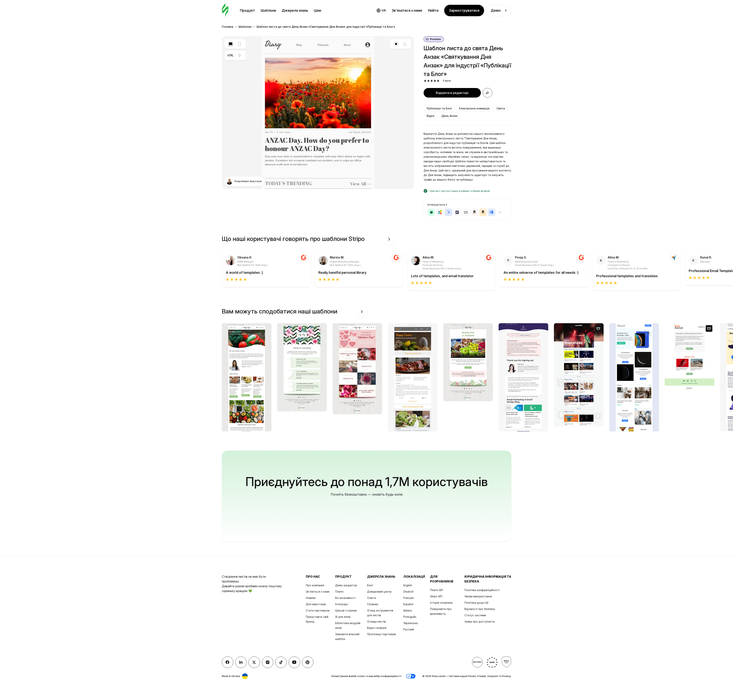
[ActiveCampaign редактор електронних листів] (448, 212)
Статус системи (475, 615)
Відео (430, 115)
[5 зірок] (438, 81)
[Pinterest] (307, 662)
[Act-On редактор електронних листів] (440, 212)
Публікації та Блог (439, 108)
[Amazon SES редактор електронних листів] (483, 212)
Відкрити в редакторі (452, 93)
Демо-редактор (346, 585)
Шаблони (268, 10)
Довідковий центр (379, 591)
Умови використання (478, 596)
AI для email (342, 616)
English (407, 585)
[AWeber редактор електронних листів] (491, 212)
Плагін (339, 591)
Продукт (247, 10)
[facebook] (227, 662)
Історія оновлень (441, 602)
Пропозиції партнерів (381, 634)
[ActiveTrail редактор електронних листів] (457, 212)
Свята (500, 108)
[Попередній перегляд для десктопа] (230, 44)
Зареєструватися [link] (464, 10)
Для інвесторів (316, 604)
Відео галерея (376, 627)
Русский (408, 629)
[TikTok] (281, 662)
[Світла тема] (396, 44)
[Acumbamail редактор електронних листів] (466, 212)
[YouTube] (294, 662)
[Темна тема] (405, 44)
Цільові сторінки (346, 610)
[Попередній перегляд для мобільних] (239, 44)
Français (408, 597)
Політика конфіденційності (482, 590)
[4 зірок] (435, 81)
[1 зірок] (425, 81)
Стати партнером (317, 610)
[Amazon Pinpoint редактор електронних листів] (474, 212)
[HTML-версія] (230, 55)
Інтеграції (341, 604)
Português (409, 616)
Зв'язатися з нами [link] (407, 10)
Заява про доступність (479, 621)
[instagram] (267, 662)
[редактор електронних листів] (225, 10)
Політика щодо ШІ (476, 602)
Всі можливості (345, 597)
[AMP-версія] (239, 55)
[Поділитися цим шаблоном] (487, 93)
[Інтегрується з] (500, 212)
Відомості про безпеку (479, 609)
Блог (370, 585)
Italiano (407, 610)
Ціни (317, 10)
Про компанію (315, 585)
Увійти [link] (433, 10)
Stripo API (436, 596)
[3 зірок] (431, 81)
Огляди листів (376, 621)
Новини (311, 597)
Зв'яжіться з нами (317, 591)
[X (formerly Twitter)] (254, 662)
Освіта (371, 597)
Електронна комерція (474, 108)
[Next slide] (389, 239)
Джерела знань (295, 10)
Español (408, 604)
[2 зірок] (428, 81)
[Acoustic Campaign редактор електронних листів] (431, 212)
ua (384, 10)
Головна (227, 26)
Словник (372, 604)
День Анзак (450, 115)
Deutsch (408, 591)
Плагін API (436, 590)
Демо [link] (496, 10)
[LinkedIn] (241, 662)
